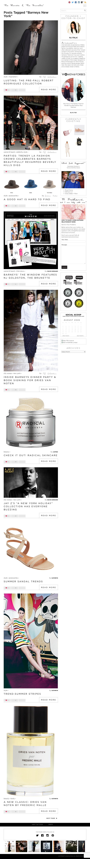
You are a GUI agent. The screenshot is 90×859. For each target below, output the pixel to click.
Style (5, 77)
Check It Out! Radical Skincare (31, 455)
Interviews (20, 271)
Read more (48, 89)
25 (69, 331)
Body (13, 798)
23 (62, 331)
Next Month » (80, 335)
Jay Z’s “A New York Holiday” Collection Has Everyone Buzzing (28, 506)
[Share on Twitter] (21, 90)
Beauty (6, 452)
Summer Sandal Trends (23, 581)
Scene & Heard (9, 152)
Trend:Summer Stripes (22, 694)
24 (66, 331)
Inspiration (13, 77)
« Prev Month (65, 335)
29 (80, 331)
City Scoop (8, 373)
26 (72, 331)
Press (50, 824)
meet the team (37, 824)
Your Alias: (65, 239)
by (40, 77)
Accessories (13, 196)
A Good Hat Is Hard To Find (27, 199)
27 (75, 331)
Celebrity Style (21, 152)
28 (78, 331)
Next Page (51, 818)
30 (63, 333)
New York (16, 373)
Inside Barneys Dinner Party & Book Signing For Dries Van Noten (30, 380)
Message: (64, 244)
